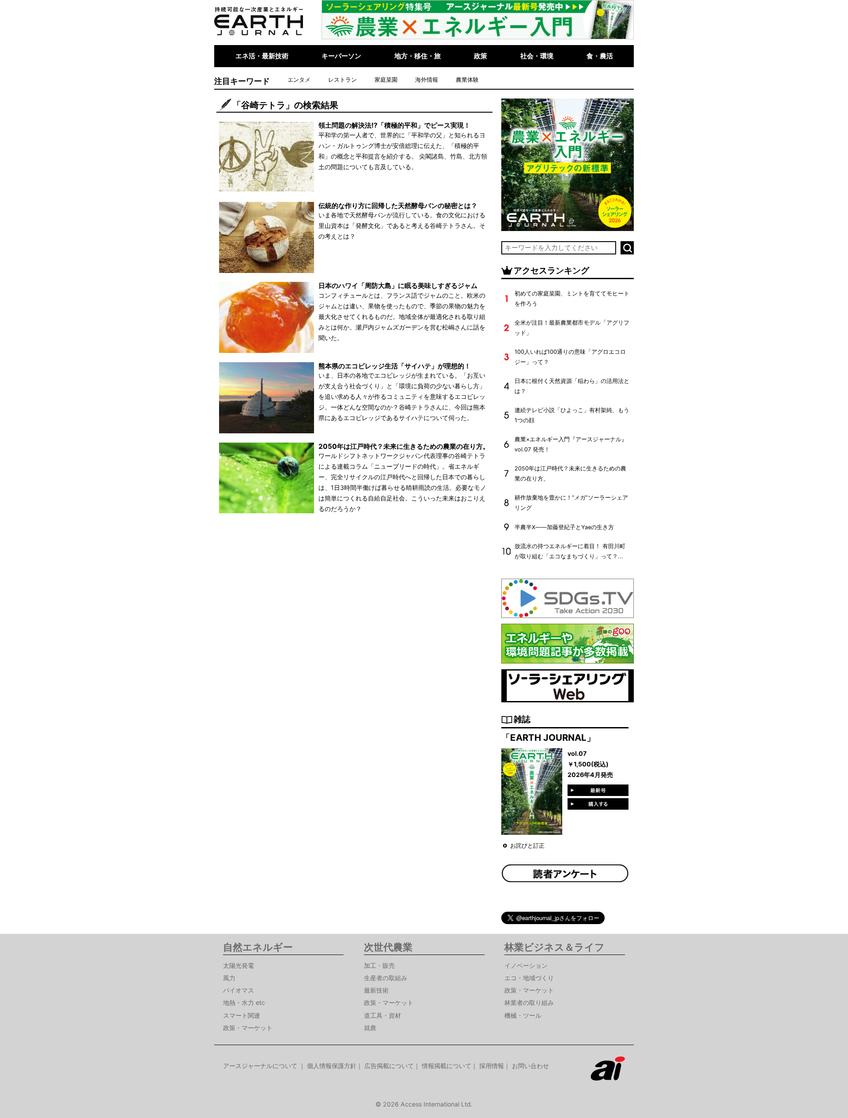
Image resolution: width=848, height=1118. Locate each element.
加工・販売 (379, 965)
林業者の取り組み (529, 1002)
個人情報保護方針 (331, 1065)
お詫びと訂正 (527, 845)
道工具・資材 (382, 1015)
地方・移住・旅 (417, 56)
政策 (480, 56)
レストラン (342, 79)
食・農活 (600, 56)
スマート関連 (241, 1015)
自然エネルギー (258, 947)
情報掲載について (446, 1065)
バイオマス (238, 990)
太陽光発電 (238, 965)
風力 (229, 978)
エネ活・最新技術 (261, 56)
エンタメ (299, 79)
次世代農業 (388, 947)
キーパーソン (341, 56)
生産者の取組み (385, 978)
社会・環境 (536, 56)
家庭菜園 (386, 79)
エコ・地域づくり (529, 978)
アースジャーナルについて (261, 1065)
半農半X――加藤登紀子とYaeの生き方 (564, 527)
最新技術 (376, 990)
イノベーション (526, 965)
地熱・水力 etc (244, 1002)
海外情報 (426, 79)
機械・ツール (522, 1015)
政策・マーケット (248, 1027)
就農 (370, 1027)
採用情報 (491, 1065)
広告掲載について (389, 1065)
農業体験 (467, 79)
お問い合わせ (530, 1065)
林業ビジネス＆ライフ (554, 947)
